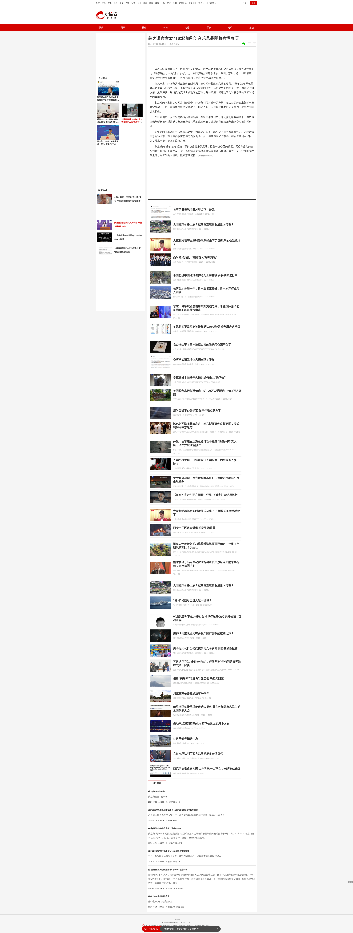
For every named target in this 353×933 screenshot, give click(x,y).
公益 (163, 3)
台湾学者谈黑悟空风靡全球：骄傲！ (195, 209)
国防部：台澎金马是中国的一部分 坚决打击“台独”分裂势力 (108, 144)
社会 (144, 27)
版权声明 (182, 925)
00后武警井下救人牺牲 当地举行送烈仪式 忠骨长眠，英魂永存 (207, 618)
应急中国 (192, 3)
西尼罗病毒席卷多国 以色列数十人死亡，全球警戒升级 (206, 768)
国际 (123, 27)
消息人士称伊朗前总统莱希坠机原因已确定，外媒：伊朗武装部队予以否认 (206, 545)
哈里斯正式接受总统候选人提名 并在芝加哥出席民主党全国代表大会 (206, 708)
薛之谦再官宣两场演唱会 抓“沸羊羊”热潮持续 (167, 869)
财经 (115, 3)
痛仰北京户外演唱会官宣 (158, 896)
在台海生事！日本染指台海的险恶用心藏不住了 (202, 344)
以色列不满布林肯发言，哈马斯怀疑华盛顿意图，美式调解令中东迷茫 (206, 425)
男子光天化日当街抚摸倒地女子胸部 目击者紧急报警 (205, 648)
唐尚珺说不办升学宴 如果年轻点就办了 (197, 410)
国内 (101, 27)
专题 (187, 27)
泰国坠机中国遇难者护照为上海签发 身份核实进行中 (205, 275)
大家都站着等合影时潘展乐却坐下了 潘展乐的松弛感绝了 (206, 242)
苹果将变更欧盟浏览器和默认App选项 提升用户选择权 (206, 326)
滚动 (251, 27)
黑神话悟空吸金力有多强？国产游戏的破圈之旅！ (203, 633)
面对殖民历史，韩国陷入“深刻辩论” (195, 257)
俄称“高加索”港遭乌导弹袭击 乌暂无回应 (198, 678)
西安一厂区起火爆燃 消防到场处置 (194, 528)
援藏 (145, 3)
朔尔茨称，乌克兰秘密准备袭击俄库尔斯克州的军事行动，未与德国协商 (206, 563)
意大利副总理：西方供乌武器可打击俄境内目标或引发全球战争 (206, 479)
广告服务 (158, 925)
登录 (253, 3)
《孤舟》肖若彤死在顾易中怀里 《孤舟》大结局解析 (205, 495)
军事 (110, 3)
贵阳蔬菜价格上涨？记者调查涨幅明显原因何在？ (203, 224)
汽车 (127, 3)
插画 (151, 3)
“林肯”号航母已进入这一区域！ (192, 600)
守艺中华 (183, 3)
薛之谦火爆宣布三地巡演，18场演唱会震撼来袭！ (169, 851)
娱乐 (121, 3)
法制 (175, 3)
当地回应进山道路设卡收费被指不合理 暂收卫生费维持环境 (132, 122)
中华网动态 (206, 925)
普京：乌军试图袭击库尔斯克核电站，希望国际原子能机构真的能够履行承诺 (206, 308)
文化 (139, 3)
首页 (98, 3)
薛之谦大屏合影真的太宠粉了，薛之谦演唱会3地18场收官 (173, 809)
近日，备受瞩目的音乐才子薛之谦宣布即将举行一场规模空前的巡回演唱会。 (185, 856)
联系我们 (166, 925)
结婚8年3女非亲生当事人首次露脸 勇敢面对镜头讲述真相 (108, 122)
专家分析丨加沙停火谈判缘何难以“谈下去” (199, 377)
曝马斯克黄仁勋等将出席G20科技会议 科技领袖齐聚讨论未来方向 (108, 100)
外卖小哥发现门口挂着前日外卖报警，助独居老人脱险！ (205, 461)
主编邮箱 (176, 919)
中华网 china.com (107, 15)
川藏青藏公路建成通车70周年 (191, 693)
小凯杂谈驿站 (173, 43)
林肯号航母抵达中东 (185, 738)
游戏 (133, 3)
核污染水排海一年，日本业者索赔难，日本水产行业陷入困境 (206, 290)
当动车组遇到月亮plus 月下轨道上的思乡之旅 (201, 723)
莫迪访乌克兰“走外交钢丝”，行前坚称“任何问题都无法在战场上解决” (207, 663)
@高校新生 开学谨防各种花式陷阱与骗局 (184, 928)
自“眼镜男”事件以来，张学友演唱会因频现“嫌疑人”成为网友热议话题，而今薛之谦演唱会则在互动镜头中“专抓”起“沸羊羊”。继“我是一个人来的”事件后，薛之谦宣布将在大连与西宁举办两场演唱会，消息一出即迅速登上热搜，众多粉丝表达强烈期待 (201, 878)
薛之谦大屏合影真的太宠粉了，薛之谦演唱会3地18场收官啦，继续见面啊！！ (186, 815)
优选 (169, 3)
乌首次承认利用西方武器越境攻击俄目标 (198, 753)
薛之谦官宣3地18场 (156, 791)
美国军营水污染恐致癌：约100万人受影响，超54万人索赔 (207, 392)
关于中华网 (150, 925)
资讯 (104, 3)
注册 (244, 3)
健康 (157, 3)
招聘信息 (174, 925)
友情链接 (197, 925)
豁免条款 (190, 925)
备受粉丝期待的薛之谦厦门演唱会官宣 (164, 828)
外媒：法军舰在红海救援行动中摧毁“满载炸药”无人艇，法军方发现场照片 (205, 443)
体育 (166, 27)
